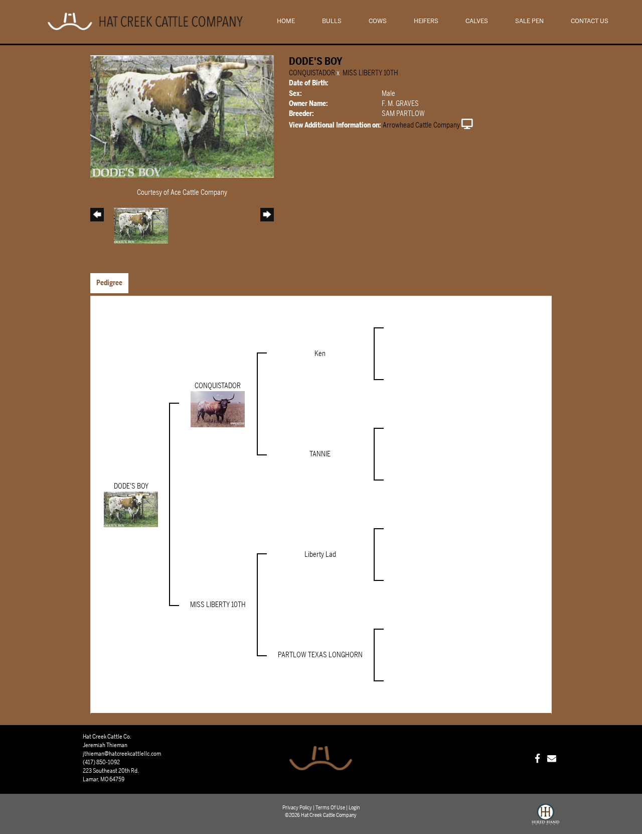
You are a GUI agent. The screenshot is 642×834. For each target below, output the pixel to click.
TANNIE (320, 454)
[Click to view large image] (182, 116)
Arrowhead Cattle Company (421, 125)
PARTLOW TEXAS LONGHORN (320, 655)
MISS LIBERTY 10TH (370, 73)
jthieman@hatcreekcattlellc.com (122, 754)
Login (354, 807)
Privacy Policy (297, 807)
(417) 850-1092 (101, 762)
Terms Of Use (330, 807)
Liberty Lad (320, 554)
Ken (320, 354)
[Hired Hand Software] (545, 819)
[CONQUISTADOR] (218, 408)
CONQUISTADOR (312, 73)
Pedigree (109, 283)
